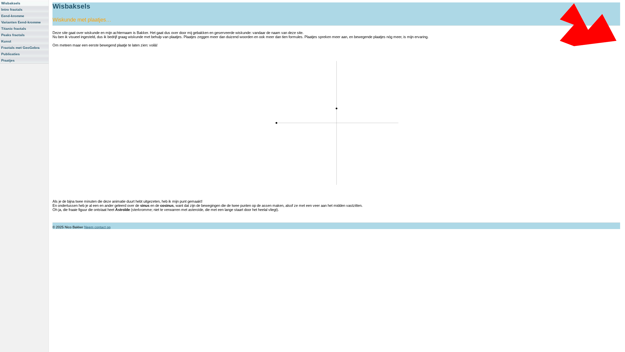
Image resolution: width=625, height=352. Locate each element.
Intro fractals (11, 9)
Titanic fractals (13, 29)
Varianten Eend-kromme (21, 22)
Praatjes (8, 60)
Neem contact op (97, 227)
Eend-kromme (12, 16)
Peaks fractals (13, 35)
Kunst (6, 41)
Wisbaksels (10, 3)
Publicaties (10, 54)
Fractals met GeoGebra (20, 48)
